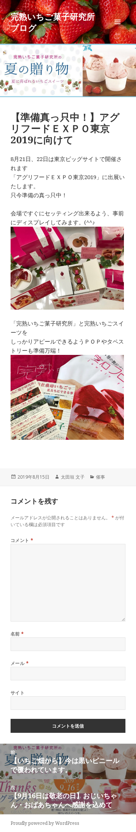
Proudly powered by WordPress (45, 823)
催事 (100, 477)
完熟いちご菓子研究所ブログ (53, 22)
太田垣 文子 (73, 477)
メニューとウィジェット (117, 29)
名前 (17, 634)
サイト (18, 692)
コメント (22, 540)
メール (20, 663)
